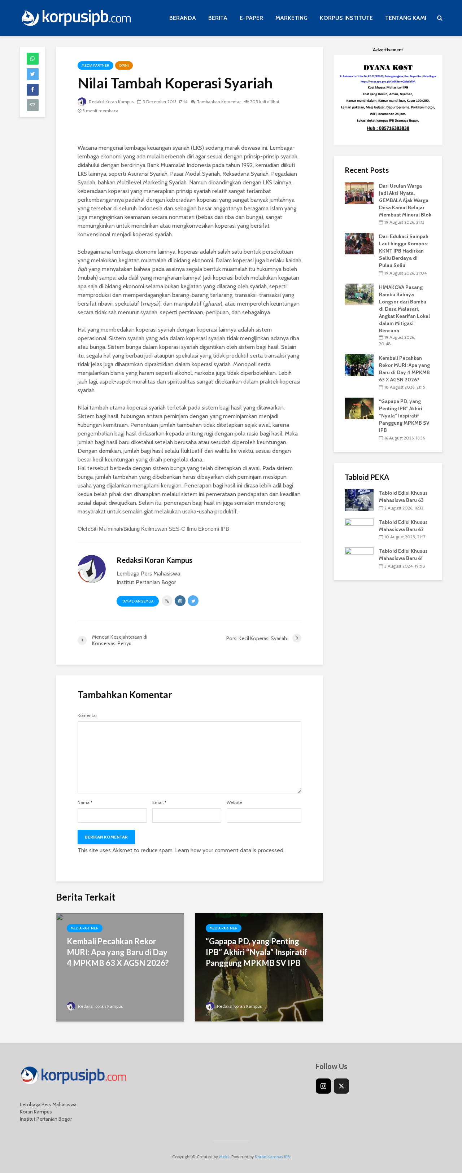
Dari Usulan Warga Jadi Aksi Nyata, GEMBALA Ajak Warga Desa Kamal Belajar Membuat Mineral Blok (405, 200)
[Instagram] (323, 1086)
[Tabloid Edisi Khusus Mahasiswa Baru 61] (359, 558)
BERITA (217, 17)
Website (234, 802)
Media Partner (95, 65)
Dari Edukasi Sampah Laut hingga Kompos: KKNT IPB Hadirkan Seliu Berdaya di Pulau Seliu (403, 250)
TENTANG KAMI (405, 17)
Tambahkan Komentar (219, 101)
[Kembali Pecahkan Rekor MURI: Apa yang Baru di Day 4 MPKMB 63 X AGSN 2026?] (359, 364)
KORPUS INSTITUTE (346, 17)
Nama (85, 802)
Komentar (87, 715)
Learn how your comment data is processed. (229, 850)
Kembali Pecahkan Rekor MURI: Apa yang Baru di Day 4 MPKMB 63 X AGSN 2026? (118, 952)
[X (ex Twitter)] (341, 1086)
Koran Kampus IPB (272, 1156)
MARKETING (291, 17)
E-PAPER (251, 17)
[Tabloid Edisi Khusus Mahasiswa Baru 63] (359, 499)
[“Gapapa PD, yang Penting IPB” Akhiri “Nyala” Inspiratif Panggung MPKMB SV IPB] (359, 408)
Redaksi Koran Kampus (111, 101)
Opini (124, 65)
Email (159, 802)
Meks (224, 1156)
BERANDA (182, 17)
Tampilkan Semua (137, 601)
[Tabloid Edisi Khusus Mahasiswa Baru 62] (359, 528)
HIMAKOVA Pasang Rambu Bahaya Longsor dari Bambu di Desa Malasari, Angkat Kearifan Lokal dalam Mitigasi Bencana (404, 309)
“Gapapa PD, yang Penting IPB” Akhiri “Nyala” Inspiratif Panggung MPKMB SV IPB (257, 952)
